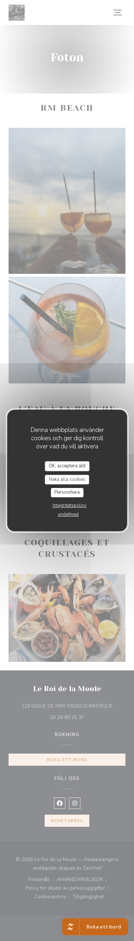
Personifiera (67, 492)
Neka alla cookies (67, 479)
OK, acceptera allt (67, 466)
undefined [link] (68, 514)
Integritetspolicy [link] (69, 505)
